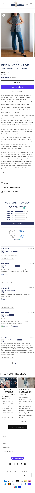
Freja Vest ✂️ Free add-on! (26, 391)
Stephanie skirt (24, 156)
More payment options (17, 91)
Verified (16, 239)
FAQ (4, 443)
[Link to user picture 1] (5, 278)
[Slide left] (14, 62)
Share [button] (5, 172)
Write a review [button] (17, 223)
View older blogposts (17, 427)
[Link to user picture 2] (15, 329)
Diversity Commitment (9, 440)
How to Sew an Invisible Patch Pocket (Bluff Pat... (8, 393)
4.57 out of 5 (22, 206)
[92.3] (12, 233)
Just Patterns (15, 489)
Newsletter (6, 447)
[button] (3, 4)
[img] (5, 248)
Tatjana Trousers (8, 156)
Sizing (5, 436)
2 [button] (15, 363)
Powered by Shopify (22, 489)
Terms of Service (8, 451)
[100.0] (21, 233)
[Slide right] (21, 62)
